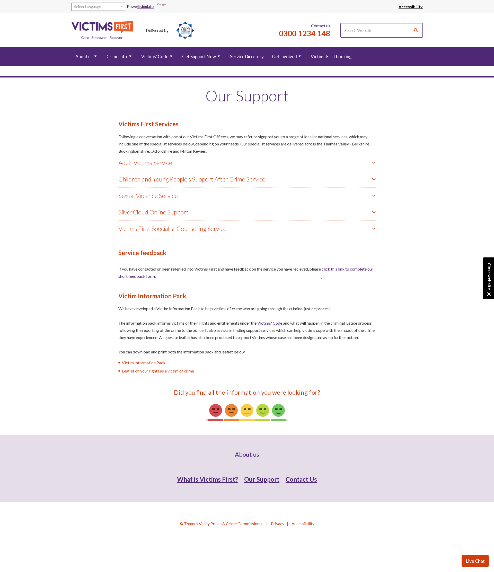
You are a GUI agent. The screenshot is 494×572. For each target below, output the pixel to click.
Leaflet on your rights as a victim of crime (158, 370)
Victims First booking (331, 56)
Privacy (277, 523)
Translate (151, 6)
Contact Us (301, 479)
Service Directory (247, 56)
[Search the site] (416, 30)
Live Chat (475, 561)
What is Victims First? (207, 479)
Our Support (261, 479)
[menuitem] (86, 57)
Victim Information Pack (143, 362)
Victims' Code (269, 322)
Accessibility (303, 523)
